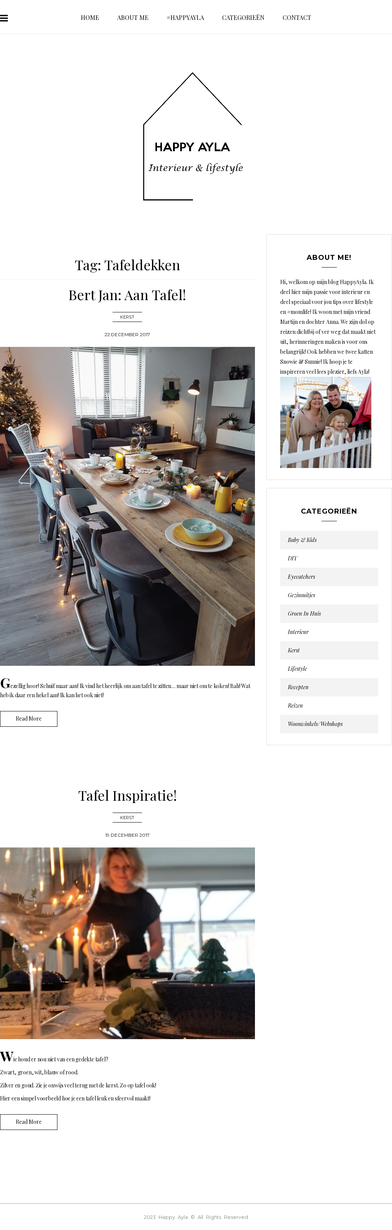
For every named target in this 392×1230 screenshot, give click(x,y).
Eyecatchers (301, 577)
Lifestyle (297, 669)
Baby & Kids (302, 540)
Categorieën (243, 17)
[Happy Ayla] (196, 137)
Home (90, 17)
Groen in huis (304, 613)
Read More (29, 718)
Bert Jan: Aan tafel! (127, 294)
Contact (297, 17)
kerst (127, 317)
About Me (133, 17)
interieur (298, 632)
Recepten (298, 687)
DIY (292, 558)
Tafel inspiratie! (127, 795)
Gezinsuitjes (301, 595)
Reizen (295, 705)
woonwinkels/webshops (315, 724)
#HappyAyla (185, 17)
